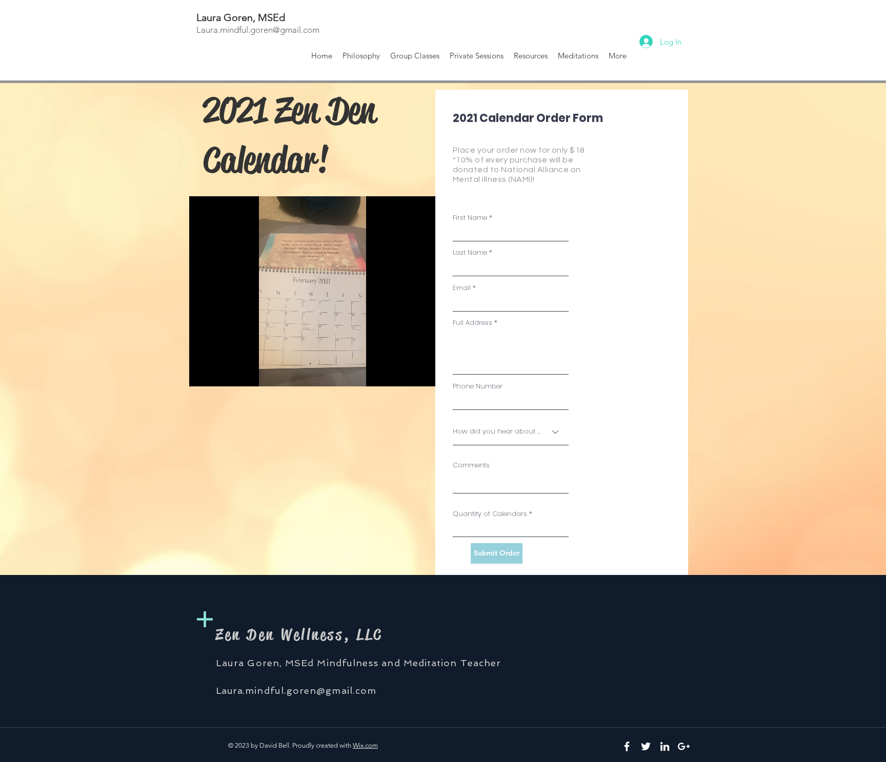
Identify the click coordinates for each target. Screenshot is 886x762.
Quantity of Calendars (490, 513)
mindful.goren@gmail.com (310, 690)
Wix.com (365, 745)
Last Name (470, 252)
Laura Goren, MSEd (240, 17)
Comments (471, 465)
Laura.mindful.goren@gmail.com (258, 30)
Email (462, 287)
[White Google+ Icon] (683, 746)
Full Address (472, 322)
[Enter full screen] (421, 372)
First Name (470, 217)
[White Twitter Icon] (645, 746)
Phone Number (477, 386)
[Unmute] (220, 372)
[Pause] (202, 372)
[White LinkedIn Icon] (664, 746)
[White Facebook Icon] (626, 746)
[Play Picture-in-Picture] (404, 372)
